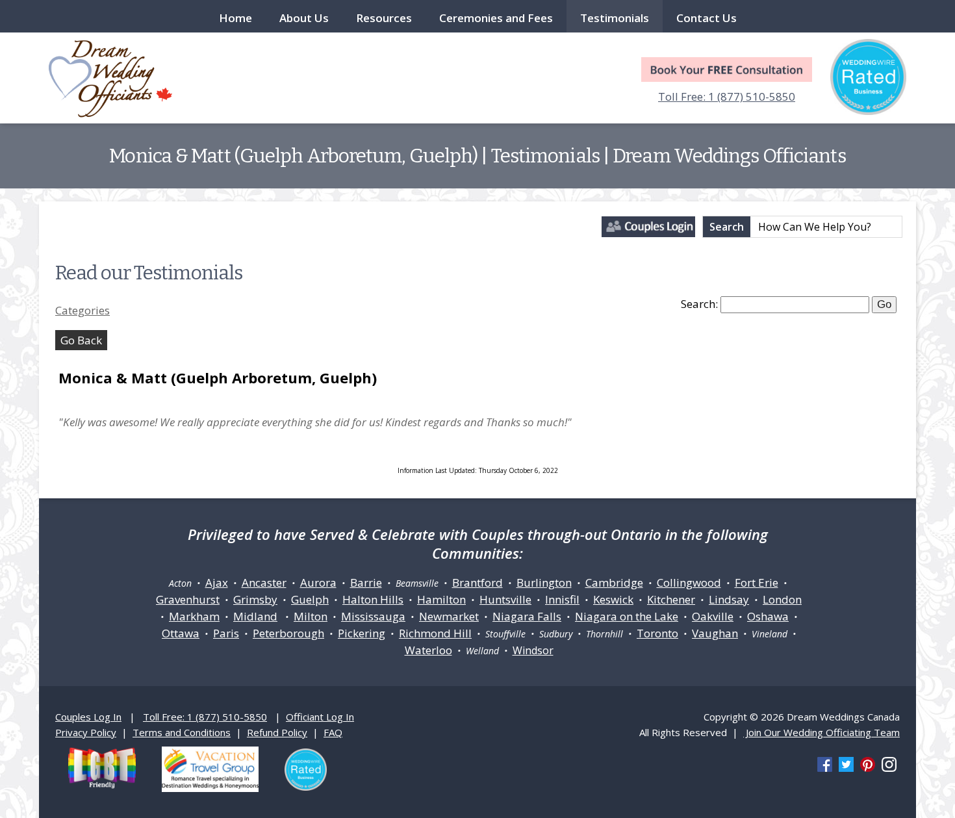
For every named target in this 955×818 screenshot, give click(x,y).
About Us (304, 17)
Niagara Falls (526, 616)
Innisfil (562, 599)
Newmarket (449, 616)
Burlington (544, 582)
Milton (310, 616)
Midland (255, 616)
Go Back (81, 340)
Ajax (216, 582)
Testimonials (614, 17)
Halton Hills (372, 599)
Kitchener (671, 599)
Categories (82, 310)
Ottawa (180, 633)
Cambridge (614, 582)
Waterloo (428, 650)
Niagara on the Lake (626, 616)
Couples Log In (88, 716)
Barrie (366, 582)
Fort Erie (756, 582)
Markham (194, 616)
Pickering (361, 633)
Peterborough (288, 633)
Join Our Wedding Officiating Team (821, 732)
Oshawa (768, 616)
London (782, 599)
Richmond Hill (435, 633)
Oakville (712, 616)
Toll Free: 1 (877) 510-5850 (726, 96)
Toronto (657, 633)
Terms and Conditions (182, 732)
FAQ (333, 732)
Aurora (318, 582)
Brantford (477, 582)
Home (235, 17)
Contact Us (706, 17)
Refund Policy (277, 732)
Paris (226, 633)
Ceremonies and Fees (496, 17)
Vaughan (715, 633)
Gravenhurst (188, 599)
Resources (384, 17)
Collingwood (689, 582)
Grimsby (255, 599)
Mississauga (373, 616)
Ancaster (264, 582)
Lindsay (729, 599)
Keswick (613, 599)
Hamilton (441, 599)
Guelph (310, 599)
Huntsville (505, 599)
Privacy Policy (85, 732)
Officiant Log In (320, 716)
